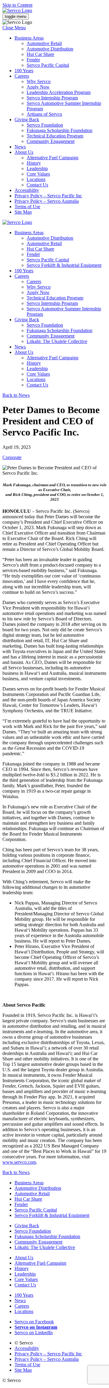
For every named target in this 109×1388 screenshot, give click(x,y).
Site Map (23, 212)
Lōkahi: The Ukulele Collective (57, 341)
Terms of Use (27, 206)
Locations (36, 179)
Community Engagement (50, 141)
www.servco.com (19, 1162)
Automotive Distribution (50, 48)
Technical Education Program (55, 135)
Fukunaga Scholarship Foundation (59, 130)
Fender (33, 59)
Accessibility (27, 190)
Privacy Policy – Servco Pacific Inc (48, 195)
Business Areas (29, 37)
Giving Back (27, 119)
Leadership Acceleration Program (59, 92)
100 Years (24, 70)
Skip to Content (17, 5)
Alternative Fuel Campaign (52, 157)
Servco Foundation (45, 125)
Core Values (38, 173)
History (34, 163)
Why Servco (39, 81)
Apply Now (38, 86)
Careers (22, 76)
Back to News (16, 395)
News (20, 146)
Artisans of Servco (44, 114)
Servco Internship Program (52, 97)
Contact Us (37, 184)
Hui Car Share (40, 54)
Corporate (11, 457)
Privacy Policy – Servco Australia (47, 201)
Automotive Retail (44, 43)
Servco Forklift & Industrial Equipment (64, 265)
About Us (24, 152)
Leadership (37, 168)
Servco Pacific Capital (48, 65)
